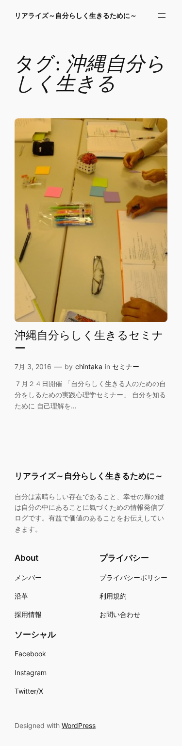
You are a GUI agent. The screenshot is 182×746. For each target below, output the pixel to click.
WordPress (79, 725)
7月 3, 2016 (33, 366)
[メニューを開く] (161, 15)
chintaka (88, 366)
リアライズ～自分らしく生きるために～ (76, 15)
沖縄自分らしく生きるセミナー (89, 342)
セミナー (125, 366)
